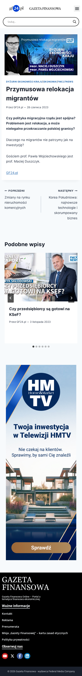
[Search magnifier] (74, 21)
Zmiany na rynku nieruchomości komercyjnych (17, 199)
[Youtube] (5, 656)
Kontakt (7, 613)
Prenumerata (10, 626)
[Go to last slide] (11, 298)
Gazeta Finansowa (25, 584)
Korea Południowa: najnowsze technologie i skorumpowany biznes (63, 204)
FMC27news (65, 81)
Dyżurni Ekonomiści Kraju (24, 81)
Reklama (7, 620)
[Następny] (71, 298)
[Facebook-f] (20, 656)
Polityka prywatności (15, 639)
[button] (77, 9)
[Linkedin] (27, 656)
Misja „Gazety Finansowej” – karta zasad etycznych (35, 633)
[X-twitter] (12, 656)
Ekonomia (50, 81)
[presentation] (41, 277)
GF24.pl (18, 107)
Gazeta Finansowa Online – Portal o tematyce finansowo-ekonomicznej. (21, 598)
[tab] (33, 347)
